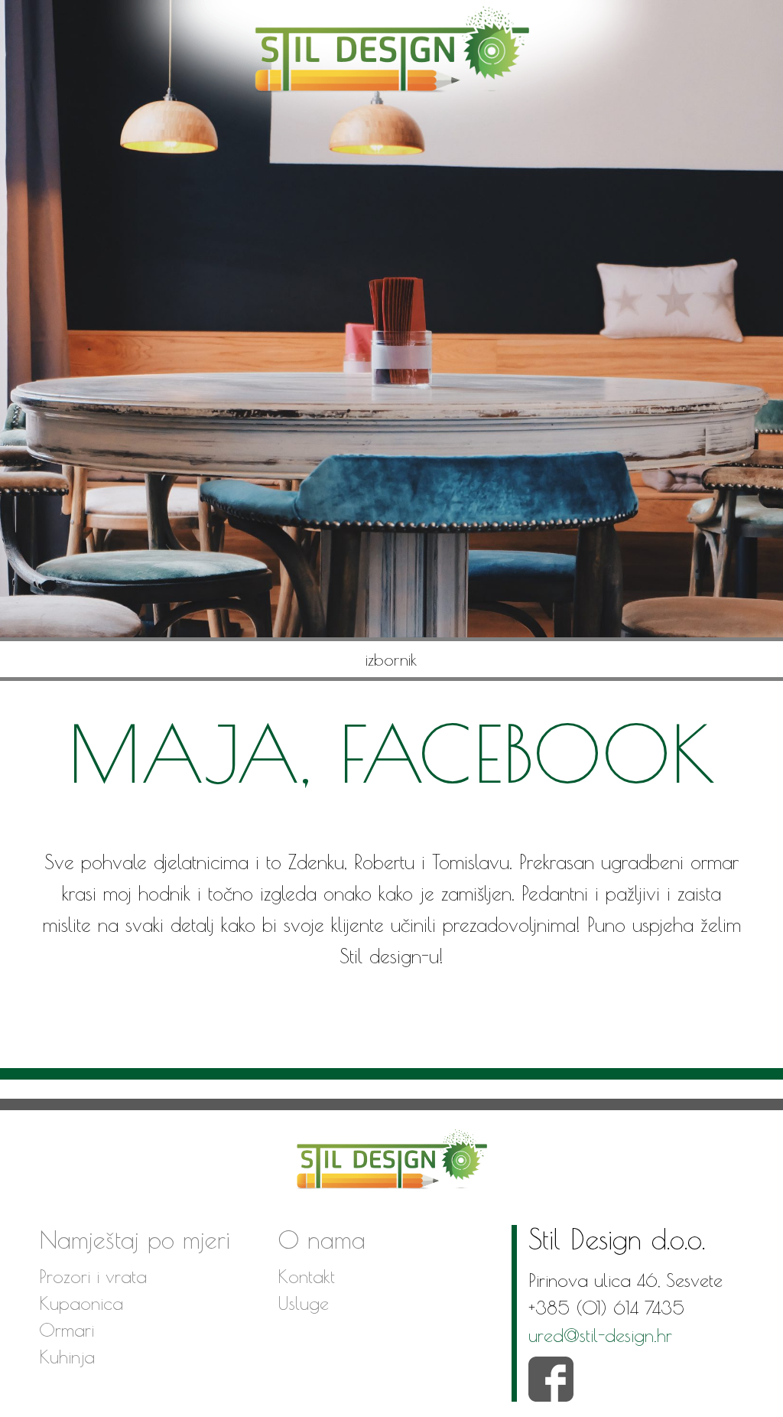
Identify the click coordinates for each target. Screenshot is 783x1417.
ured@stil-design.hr (600, 1335)
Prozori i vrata (93, 1276)
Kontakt (306, 1276)
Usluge (303, 1303)
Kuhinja (67, 1356)
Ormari (66, 1329)
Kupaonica (81, 1303)
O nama (322, 1239)
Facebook (550, 1379)
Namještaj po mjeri (134, 1239)
